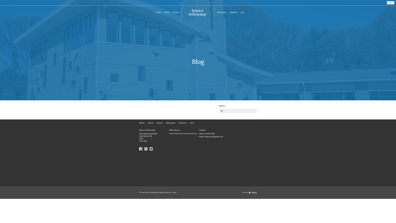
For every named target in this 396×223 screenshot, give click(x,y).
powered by (248, 194)
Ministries (221, 13)
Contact (390, 3)
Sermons (233, 13)
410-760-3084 (210, 134)
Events (176, 13)
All (222, 111)
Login (174, 192)
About (167, 13)
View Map (143, 141)
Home (158, 13)
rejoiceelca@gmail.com (214, 137)
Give (242, 13)
